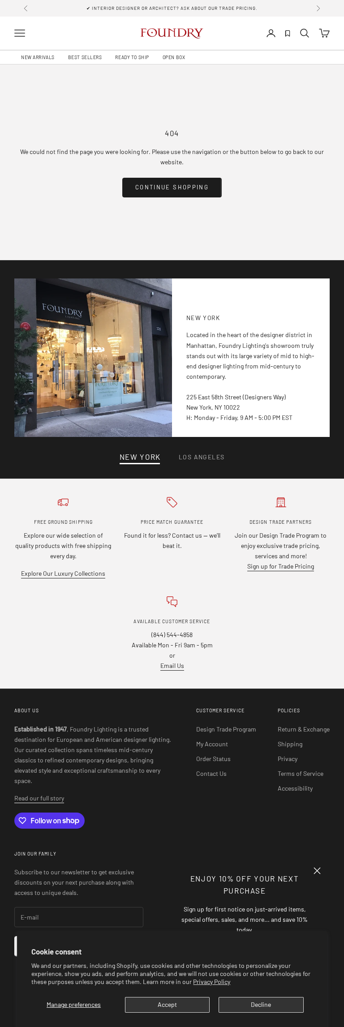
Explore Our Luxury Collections (63, 573)
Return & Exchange (304, 729)
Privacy (287, 758)
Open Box (174, 57)
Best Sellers (85, 57)
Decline (261, 1004)
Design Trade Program (226, 729)
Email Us (172, 665)
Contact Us (211, 773)
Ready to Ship (132, 57)
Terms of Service (300, 773)
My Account (212, 744)
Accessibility (295, 788)
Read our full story (39, 798)
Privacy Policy (211, 981)
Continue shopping (172, 187)
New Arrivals (38, 57)
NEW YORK (140, 457)
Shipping (290, 744)
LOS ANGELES (201, 456)
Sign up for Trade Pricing (280, 566)
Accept (167, 1004)
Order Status (213, 758)
